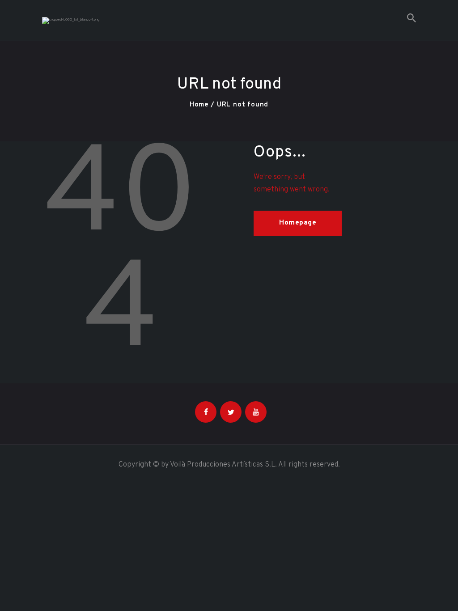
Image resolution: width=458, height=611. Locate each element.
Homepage (297, 223)
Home (199, 105)
